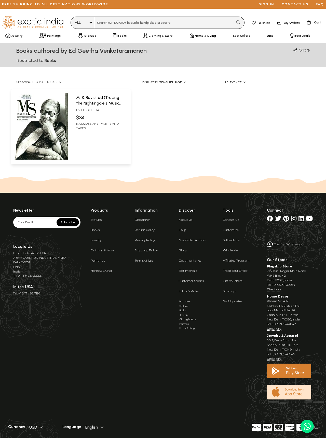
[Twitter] (278, 220)
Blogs (183, 250)
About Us (185, 220)
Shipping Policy (146, 250)
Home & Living (101, 271)
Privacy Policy (145, 240)
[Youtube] (309, 220)
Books (95, 230)
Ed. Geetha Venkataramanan (91, 112)
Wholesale (230, 250)
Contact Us (231, 220)
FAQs (182, 230)
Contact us (295, 4)
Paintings (98, 260)
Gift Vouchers (232, 281)
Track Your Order (235, 271)
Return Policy (145, 230)
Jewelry (96, 240)
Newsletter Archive (192, 240)
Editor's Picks (188, 291)
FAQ (320, 4)
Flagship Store (279, 266)
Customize (231, 230)
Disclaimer (142, 220)
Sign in (266, 4)
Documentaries (190, 260)
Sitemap (229, 291)
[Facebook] (270, 220)
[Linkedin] (301, 220)
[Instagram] (293, 220)
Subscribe (68, 222)
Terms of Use (144, 260)
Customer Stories (191, 281)
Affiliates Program (236, 260)
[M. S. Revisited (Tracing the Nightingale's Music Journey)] (41, 158)
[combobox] (164, 23)
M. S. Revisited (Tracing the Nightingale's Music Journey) (97, 103)
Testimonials (188, 271)
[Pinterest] (286, 220)
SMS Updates (232, 301)
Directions (274, 289)
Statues (96, 220)
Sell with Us (231, 240)
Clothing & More (102, 250)
